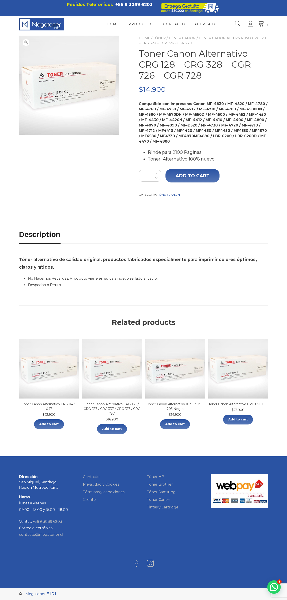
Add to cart (192, 175)
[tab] (45, 234)
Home (113, 24)
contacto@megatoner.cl (41, 534)
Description (40, 234)
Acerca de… (207, 24)
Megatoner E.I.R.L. (42, 594)
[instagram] (150, 564)
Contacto (174, 24)
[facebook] (136, 564)
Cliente (89, 499)
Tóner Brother (160, 484)
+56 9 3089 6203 (133, 4)
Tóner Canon (182, 38)
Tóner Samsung (161, 492)
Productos (141, 24)
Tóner (159, 38)
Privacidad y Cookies (101, 484)
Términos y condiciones (103, 492)
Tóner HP (155, 477)
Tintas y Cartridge (162, 507)
